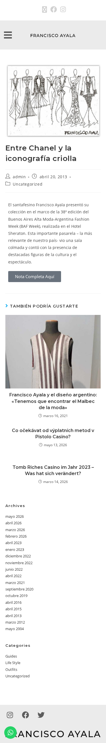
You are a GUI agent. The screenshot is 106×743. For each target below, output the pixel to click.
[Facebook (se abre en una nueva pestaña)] (54, 9)
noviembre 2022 (19, 562)
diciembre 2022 (18, 556)
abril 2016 (13, 602)
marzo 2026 (15, 529)
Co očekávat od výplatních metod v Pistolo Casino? (53, 433)
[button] (8, 35)
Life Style (12, 662)
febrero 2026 (16, 536)
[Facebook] (25, 715)
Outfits (11, 669)
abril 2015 (13, 608)
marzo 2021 (15, 582)
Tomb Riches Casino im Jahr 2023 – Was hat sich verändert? (53, 470)
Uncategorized (27, 184)
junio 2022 (14, 569)
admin (19, 176)
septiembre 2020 (19, 589)
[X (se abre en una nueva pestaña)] (44, 9)
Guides (11, 656)
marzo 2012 (15, 622)
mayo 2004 (14, 628)
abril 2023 (13, 542)
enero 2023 (14, 549)
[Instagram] (10, 715)
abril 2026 (13, 522)
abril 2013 (13, 615)
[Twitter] (41, 715)
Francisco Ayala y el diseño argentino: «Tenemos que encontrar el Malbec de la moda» (53, 401)
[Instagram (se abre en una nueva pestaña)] (62, 9)
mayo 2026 (14, 516)
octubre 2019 (16, 595)
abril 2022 (13, 575)
